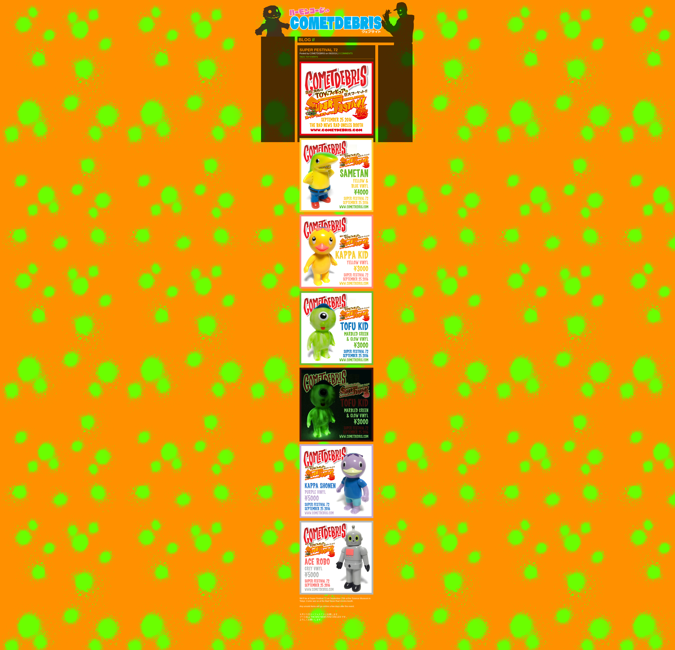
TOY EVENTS (312, 57)
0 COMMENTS (346, 53)
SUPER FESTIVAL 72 (319, 50)
